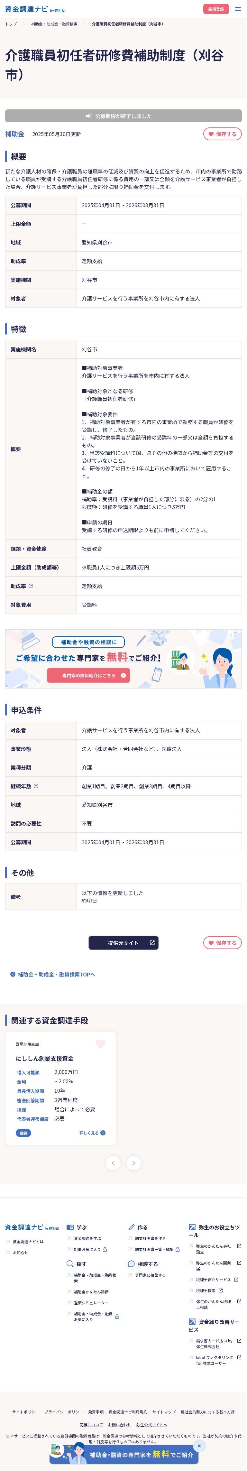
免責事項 (96, 1411)
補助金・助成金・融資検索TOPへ (56, 974)
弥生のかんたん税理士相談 (213, 1304)
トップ (11, 23)
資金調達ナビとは (28, 1241)
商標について (91, 1424)
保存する (226, 134)
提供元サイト (123, 943)
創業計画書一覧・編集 (154, 1249)
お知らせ (20, 1252)
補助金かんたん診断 (91, 1291)
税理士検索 (205, 1290)
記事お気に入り (87, 1249)
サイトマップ (164, 1411)
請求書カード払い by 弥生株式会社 (214, 1343)
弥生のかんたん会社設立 (213, 1248)
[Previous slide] (113, 1163)
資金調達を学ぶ (87, 1238)
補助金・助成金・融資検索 (54, 23)
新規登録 (216, 9)
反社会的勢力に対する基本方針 (208, 1411)
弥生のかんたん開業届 (213, 1265)
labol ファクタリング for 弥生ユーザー (214, 1360)
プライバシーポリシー (63, 1411)
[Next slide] (134, 1163)
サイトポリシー (25, 1411)
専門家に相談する (150, 1275)
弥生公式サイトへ (151, 1424)
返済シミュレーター (91, 1302)
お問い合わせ (119, 1424)
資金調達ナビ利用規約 (128, 1411)
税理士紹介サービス (213, 1279)
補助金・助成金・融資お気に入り (93, 1316)
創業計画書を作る (150, 1238)
